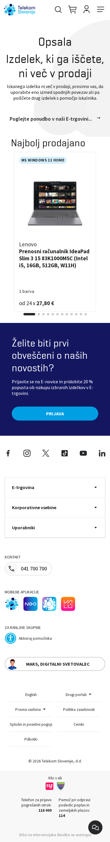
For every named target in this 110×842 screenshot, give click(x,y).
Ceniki (79, 724)
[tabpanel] (55, 232)
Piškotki (31, 739)
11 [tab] (81, 314)
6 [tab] (57, 314)
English (31, 694)
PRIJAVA (55, 413)
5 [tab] (53, 314)
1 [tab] (29, 314)
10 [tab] (76, 314)
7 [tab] (62, 314)
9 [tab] (71, 314)
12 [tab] (85, 314)
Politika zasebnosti (79, 709)
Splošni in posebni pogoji (31, 724)
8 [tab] (67, 314)
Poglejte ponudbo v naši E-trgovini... (51, 118)
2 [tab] (39, 314)
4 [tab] (48, 314)
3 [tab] (43, 314)
